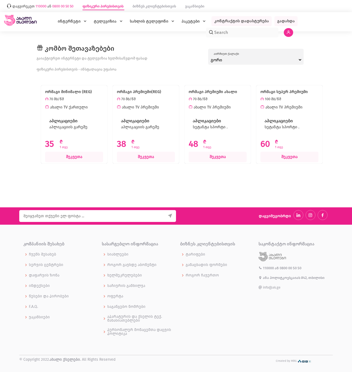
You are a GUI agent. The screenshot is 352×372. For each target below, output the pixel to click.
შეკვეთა (74, 156)
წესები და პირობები (49, 296)
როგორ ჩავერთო (202, 275)
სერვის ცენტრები (46, 265)
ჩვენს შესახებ (42, 254)
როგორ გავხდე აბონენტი (131, 265)
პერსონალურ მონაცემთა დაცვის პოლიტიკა (139, 332)
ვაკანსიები (194, 6)
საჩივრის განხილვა (126, 286)
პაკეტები (191, 21)
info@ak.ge (271, 287)
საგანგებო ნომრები (126, 307)
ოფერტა (115, 296)
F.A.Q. (33, 307)
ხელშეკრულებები (124, 275)
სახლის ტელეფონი (149, 21)
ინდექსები (39, 286)
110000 (268, 268)
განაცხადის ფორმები (206, 265)
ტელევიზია (106, 21)
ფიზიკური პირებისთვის (103, 6)
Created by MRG (287, 361)
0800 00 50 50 (290, 268)
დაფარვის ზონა (44, 275)
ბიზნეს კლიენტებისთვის (155, 6)
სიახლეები (117, 254)
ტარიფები (195, 254)
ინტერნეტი (70, 21)
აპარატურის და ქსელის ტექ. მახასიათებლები (134, 318)
